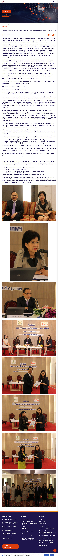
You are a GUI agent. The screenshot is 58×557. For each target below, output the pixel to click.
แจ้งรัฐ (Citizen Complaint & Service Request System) (28, 539)
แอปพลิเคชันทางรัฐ (25, 528)
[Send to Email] (55, 35)
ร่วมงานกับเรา (43, 521)
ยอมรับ (52, 554)
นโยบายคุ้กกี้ (4, 555)
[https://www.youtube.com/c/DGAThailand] (44, 545)
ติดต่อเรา (42, 525)
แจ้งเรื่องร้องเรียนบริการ (45, 527)
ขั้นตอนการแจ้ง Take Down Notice (47, 542)
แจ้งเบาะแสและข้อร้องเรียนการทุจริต (47, 528)
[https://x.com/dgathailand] (42, 545)
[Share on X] (50, 35)
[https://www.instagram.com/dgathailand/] (46, 545)
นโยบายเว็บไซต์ (43, 530)
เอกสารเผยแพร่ (6, 11)
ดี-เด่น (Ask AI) (25, 530)
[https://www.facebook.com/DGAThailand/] (40, 545)
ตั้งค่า (47, 554)
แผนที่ (41, 519)
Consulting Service (26, 519)
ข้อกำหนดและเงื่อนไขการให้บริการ (46, 540)
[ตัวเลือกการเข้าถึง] (54, 550)
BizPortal (23, 526)
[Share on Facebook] (48, 35)
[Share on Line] (53, 35)
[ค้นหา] (54, 2)
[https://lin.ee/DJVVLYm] (49, 545)
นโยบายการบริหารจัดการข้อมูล (46, 538)
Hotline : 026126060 (7, 546)
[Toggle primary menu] (56, 1)
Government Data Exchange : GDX (29, 521)
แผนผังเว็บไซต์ (43, 523)
